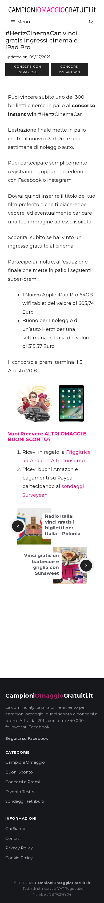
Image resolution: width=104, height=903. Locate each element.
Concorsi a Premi (22, 781)
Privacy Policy (19, 847)
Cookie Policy (19, 857)
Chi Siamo (15, 828)
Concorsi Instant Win (69, 69)
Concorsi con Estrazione (27, 69)
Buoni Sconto (19, 772)
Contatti (13, 838)
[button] (91, 22)
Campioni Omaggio (25, 762)
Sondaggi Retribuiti (24, 801)
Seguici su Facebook (26, 738)
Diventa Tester (20, 791)
